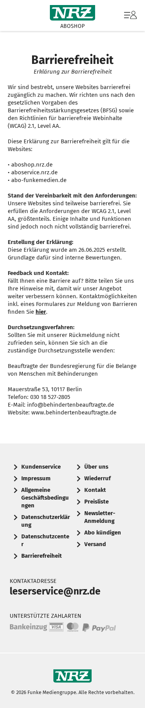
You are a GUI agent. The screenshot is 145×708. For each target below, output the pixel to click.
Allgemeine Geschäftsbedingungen (45, 497)
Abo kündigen (102, 532)
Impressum (36, 478)
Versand (95, 544)
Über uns (96, 466)
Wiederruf (97, 478)
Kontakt (95, 489)
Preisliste (96, 501)
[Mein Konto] (130, 18)
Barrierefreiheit (41, 555)
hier (41, 311)
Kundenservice (41, 466)
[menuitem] (129, 15)
